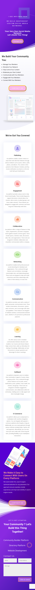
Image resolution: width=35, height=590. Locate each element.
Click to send (25, 579)
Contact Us (17, 41)
